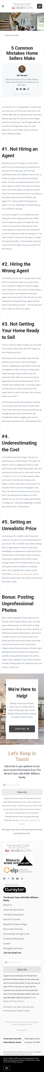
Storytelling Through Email (16, 933)
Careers (6, 943)
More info (20, 1062)
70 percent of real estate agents (25, 574)
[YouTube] (17, 878)
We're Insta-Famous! (13, 928)
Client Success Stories (13, 909)
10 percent (16, 476)
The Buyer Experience (13, 914)
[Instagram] (22, 878)
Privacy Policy (22, 1030)
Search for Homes (11, 919)
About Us (7, 904)
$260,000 (11, 205)
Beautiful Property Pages (15, 924)
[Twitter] (8, 878)
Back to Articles (12, 35)
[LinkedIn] (13, 878)
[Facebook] (4, 878)
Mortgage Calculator (13, 948)
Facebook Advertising (13, 938)
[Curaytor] (14, 892)
